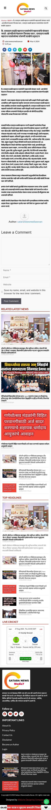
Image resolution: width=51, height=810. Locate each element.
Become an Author (10, 744)
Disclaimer (7, 739)
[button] (46, 8)
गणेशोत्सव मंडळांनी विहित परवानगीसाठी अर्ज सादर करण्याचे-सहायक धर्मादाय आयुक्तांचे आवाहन (33, 486)
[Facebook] (4, 713)
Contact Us (7, 735)
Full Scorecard (25, 659)
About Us (6, 725)
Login (4, 749)
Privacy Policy (8, 730)
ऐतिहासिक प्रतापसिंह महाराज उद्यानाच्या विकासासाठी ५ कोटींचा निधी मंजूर (31, 611)
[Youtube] (10, 713)
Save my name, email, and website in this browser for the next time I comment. (24, 292)
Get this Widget (25, 661)
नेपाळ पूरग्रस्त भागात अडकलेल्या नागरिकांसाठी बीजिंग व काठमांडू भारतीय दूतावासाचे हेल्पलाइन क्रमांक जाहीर (31, 600)
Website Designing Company (31, 800)
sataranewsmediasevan (29, 221)
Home (3, 20)
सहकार (9, 20)
